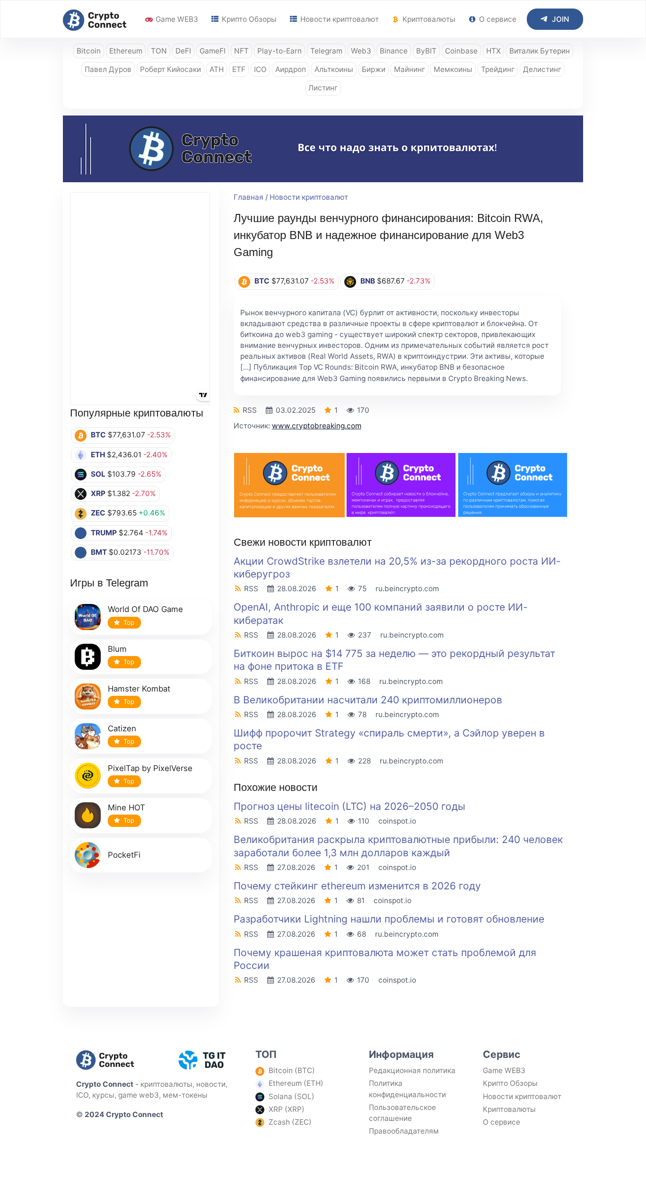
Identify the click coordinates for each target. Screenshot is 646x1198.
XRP (98, 493)
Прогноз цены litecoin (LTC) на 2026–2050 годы (349, 806)
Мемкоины (453, 69)
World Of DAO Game (145, 609)
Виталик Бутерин (539, 50)
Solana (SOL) (291, 1096)
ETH (98, 454)
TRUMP (104, 532)
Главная (248, 197)
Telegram (326, 50)
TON (159, 50)
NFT (241, 50)
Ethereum (125, 50)
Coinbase (461, 50)
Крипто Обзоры (248, 19)
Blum (117, 649)
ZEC (98, 512)
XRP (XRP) (287, 1109)
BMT (99, 552)
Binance (394, 50)
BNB (367, 280)
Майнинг (409, 69)
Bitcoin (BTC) (292, 1070)
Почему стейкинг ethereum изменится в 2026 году (357, 886)
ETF (238, 69)
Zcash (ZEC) (290, 1122)
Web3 (361, 50)
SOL (98, 474)
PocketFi (124, 855)
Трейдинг (498, 69)
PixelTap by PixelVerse (150, 768)
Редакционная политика (412, 1070)
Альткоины (333, 69)
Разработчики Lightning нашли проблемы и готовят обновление (389, 919)
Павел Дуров (108, 69)
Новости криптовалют (338, 19)
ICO (260, 69)
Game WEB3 (176, 19)
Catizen (122, 728)
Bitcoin (89, 50)
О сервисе (496, 19)
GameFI (213, 50)
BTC (98, 434)
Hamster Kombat (139, 688)
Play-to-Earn (279, 50)
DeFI (183, 50)
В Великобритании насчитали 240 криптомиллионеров (368, 700)
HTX (493, 50)
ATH (217, 69)
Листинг (323, 87)
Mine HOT (126, 807)
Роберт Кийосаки (170, 69)
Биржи (373, 69)
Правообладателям (404, 1131)
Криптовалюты (428, 19)
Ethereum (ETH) (296, 1083)
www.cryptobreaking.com (316, 425)
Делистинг (542, 69)
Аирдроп (290, 69)
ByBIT (426, 50)
